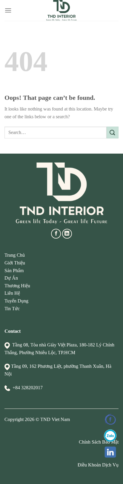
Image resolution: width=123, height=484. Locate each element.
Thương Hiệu (17, 285)
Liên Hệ (12, 293)
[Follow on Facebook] (56, 234)
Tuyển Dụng (16, 300)
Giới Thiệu (14, 262)
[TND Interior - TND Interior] (61, 10)
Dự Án (11, 277)
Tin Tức (12, 308)
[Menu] (8, 10)
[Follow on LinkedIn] (67, 234)
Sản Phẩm (14, 270)
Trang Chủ (14, 255)
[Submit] (113, 132)
